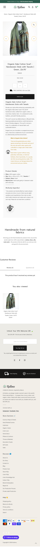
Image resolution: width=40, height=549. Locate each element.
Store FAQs (6, 472)
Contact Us (6, 463)
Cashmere (5, 425)
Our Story (5, 460)
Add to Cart (20, 96)
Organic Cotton (7, 428)
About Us (5, 458)
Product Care (6, 469)
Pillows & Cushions (8, 436)
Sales (4, 447)
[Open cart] (36, 7)
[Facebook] (20, 360)
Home (5, 14)
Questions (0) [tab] (30, 268)
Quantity (20, 82)
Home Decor (6, 434)
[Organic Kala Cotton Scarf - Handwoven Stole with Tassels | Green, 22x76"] (11, 301)
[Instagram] (24, 360)
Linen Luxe (6, 431)
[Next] (34, 38)
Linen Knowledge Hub (9, 477)
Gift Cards (5, 445)
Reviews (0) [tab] (10, 268)
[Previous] (6, 38)
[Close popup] (37, 482)
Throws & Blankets (8, 439)
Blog (4, 466)
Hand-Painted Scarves (8, 422)
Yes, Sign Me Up (20, 348)
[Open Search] (29, 7)
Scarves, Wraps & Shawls (9, 420)
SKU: (18, 78)
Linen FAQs (6, 474)
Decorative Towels (8, 442)
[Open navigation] (4, 7)
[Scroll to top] (36, 543)
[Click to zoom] (34, 24)
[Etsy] (14, 360)
